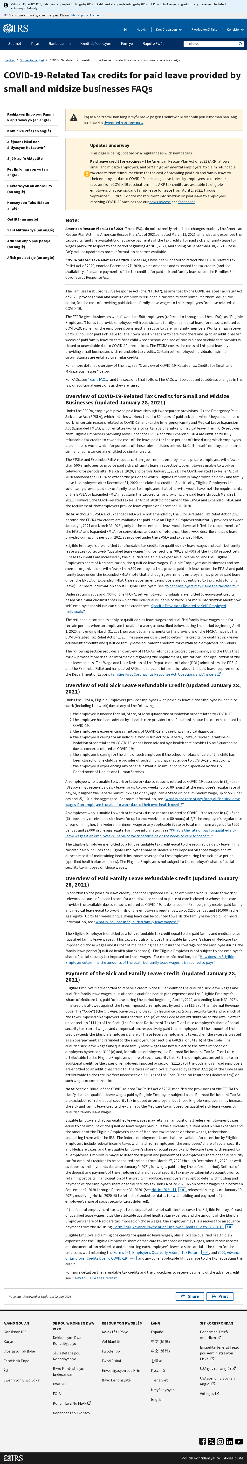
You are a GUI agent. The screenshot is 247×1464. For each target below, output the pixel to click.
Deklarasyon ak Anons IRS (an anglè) (29, 188)
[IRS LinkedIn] (229, 1440)
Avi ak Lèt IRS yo (115, 1331)
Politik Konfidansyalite (201, 1458)
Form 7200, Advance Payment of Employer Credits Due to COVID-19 (172, 1226)
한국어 (157, 1360)
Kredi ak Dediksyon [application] (95, 43)
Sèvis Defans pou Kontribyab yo (66, 1356)
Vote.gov (207, 1393)
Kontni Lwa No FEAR (70, 1403)
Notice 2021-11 (168, 1189)
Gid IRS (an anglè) (22, 219)
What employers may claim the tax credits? (201, 586)
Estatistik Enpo (16, 1360)
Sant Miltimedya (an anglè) (31, 230)
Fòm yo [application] (127, 43)
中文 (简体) (160, 1341)
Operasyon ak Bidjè (19, 1351)
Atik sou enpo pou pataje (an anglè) (28, 243)
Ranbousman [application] (60, 43)
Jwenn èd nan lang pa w (123, 122)
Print (223, 1296)
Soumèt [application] (14, 43)
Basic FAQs (98, 379)
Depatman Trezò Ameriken (214, 1334)
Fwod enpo (111, 1351)
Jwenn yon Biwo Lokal (22, 1380)
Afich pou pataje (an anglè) (31, 257)
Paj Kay (10, 60)
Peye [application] (35, 43)
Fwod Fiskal (111, 1360)
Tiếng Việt (159, 1380)
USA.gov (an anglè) (215, 1368)
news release (160, 201)
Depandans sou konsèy (71, 1412)
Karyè (8, 1341)
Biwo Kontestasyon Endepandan (69, 1371)
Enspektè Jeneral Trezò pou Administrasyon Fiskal (219, 1353)
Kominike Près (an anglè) (29, 130)
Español (158, 1331)
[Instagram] (220, 1440)
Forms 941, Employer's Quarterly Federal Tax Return (160, 1252)
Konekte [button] (233, 29)
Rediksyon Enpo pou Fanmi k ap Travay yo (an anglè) (30, 117)
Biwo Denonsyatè (116, 1380)
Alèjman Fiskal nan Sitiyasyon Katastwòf (26, 144)
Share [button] (193, 1296)
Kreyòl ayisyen (167, 29)
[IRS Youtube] (239, 1440)
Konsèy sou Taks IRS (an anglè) (28, 205)
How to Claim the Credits (94, 1278)
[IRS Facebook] (202, 1440)
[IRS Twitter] (211, 1440)
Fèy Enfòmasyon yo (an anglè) (27, 172)
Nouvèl (141, 29)
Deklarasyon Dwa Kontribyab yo (67, 1340)
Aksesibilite (233, 1458)
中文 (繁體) (160, 1351)
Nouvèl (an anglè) (32, 60)
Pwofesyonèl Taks (204, 29)
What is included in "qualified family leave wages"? (137, 921)
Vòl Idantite (111, 1341)
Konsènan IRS (15, 1331)
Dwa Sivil (60, 1384)
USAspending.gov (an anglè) (217, 1381)
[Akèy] (15, 26)
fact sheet (186, 201)
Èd (125, 29)
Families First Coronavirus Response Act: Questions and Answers (163, 674)
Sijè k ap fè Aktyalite (25, 158)
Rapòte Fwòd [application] (154, 43)
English (157, 1399)
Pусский (158, 1370)
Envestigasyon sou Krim (121, 1370)
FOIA (57, 1393)
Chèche (240, 44)
